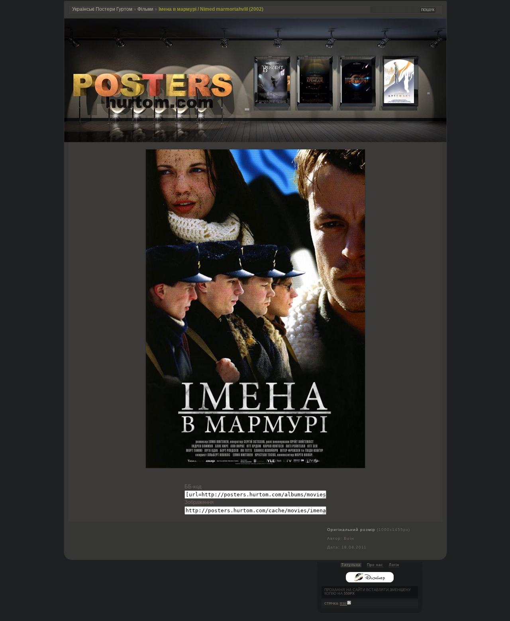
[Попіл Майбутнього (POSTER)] (351, 101)
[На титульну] (255, 140)
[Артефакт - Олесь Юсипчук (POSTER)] (393, 101)
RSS (343, 603)
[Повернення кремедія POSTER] (308, 101)
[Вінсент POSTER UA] (266, 101)
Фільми (145, 9)
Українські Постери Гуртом (102, 9)
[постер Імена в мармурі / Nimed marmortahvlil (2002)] (255, 466)
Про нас (375, 565)
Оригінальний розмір (351, 529)
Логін (394, 565)
